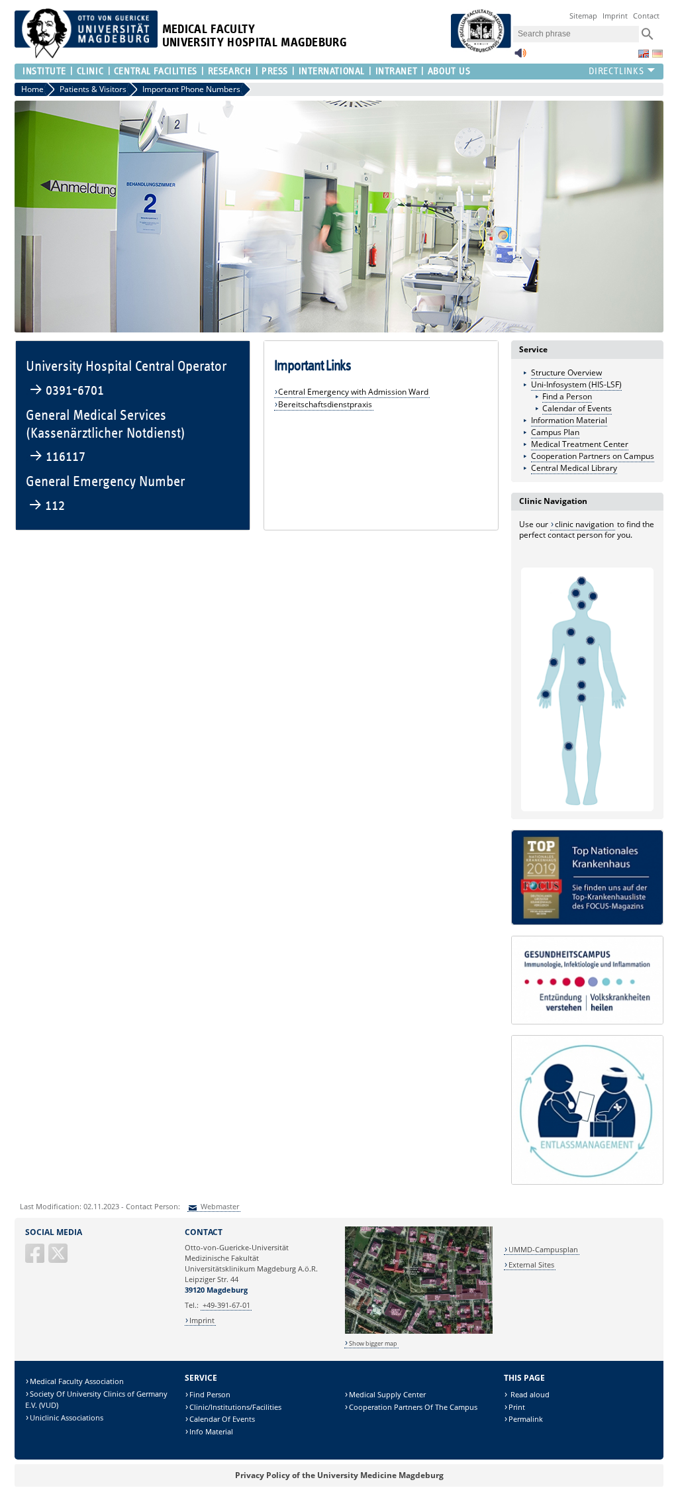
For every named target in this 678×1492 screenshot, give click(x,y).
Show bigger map (373, 1343)
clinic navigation (584, 524)
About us (449, 71)
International (332, 71)
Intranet (396, 71)
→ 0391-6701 (67, 390)
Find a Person (567, 396)
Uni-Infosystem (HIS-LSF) (576, 384)
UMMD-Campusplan (543, 1249)
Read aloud (529, 1394)
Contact (646, 16)
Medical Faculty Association (77, 1381)
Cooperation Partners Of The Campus (413, 1407)
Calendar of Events (577, 408)
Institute (44, 71)
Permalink (525, 1419)
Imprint (615, 16)
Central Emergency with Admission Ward (353, 391)
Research (229, 71)
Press (275, 71)
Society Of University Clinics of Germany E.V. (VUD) (96, 1400)
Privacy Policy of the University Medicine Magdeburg (339, 1475)
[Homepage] (86, 55)
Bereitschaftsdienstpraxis (325, 404)
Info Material (211, 1431)
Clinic (90, 71)
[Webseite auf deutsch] (657, 53)
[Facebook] (35, 1259)
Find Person (209, 1394)
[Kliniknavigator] (587, 805)
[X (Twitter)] (59, 1259)
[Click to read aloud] (520, 56)
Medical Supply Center (387, 1394)
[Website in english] (644, 53)
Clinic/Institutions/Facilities (235, 1407)
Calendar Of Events (222, 1419)
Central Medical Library (574, 467)
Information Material (569, 420)
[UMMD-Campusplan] (418, 1331)
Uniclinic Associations (66, 1417)
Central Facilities (155, 71)
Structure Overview (566, 372)
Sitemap (583, 16)
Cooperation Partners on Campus (592, 456)
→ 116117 (57, 456)
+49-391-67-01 (226, 1305)
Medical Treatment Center (579, 444)
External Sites (531, 1264)
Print (516, 1407)
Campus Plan (555, 432)
